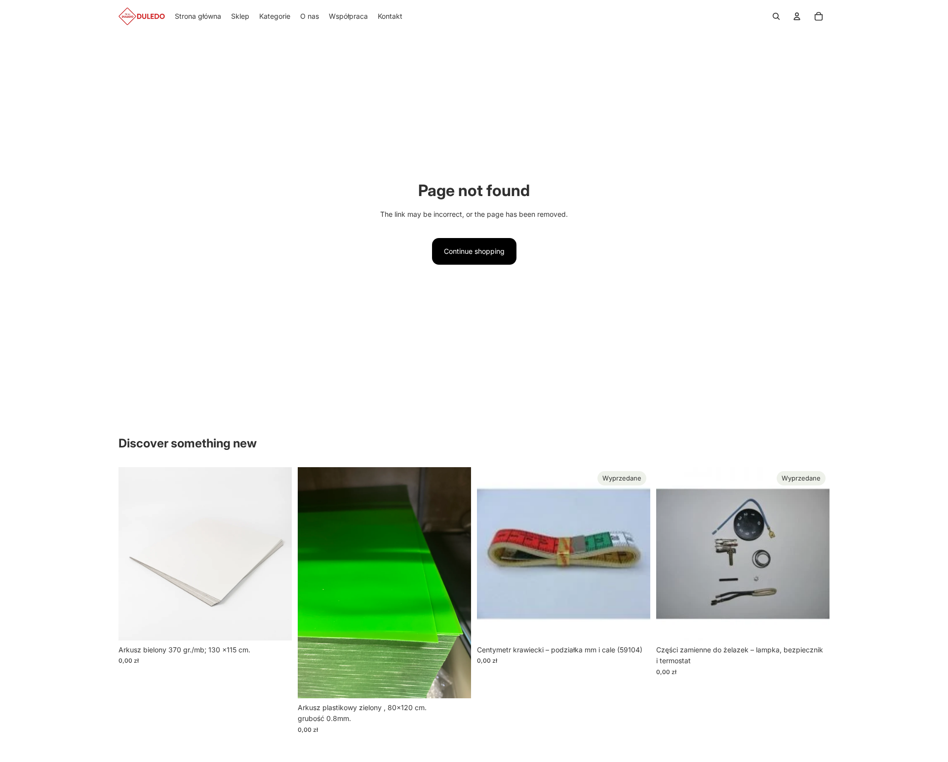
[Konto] (797, 16)
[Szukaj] (776, 16)
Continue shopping (474, 251)
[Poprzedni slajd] (671, 553)
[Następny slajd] (815, 553)
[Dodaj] (276, 625)
